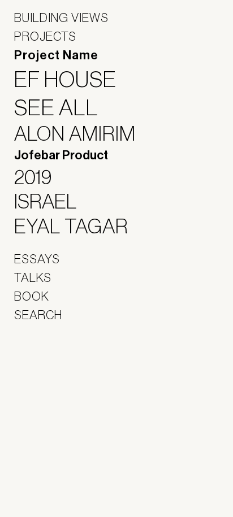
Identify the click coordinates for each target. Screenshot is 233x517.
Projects (45, 36)
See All (63, 107)
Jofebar (44, 363)
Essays (37, 259)
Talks (32, 277)
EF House (72, 79)
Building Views (61, 17)
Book (31, 296)
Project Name (56, 55)
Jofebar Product (61, 155)
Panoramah (45, 387)
